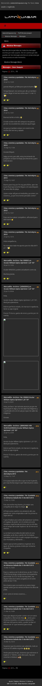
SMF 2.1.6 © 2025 (12, 683)
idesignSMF (31, 683)
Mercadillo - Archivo (11, 260)
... (15, 71)
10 (17, 71)
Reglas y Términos (19, 681)
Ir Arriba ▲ (30, 681)
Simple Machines (22, 683)
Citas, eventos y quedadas (14, 77)
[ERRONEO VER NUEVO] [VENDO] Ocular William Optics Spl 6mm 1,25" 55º (19, 428)
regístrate (11, 7)
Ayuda (11, 681)
